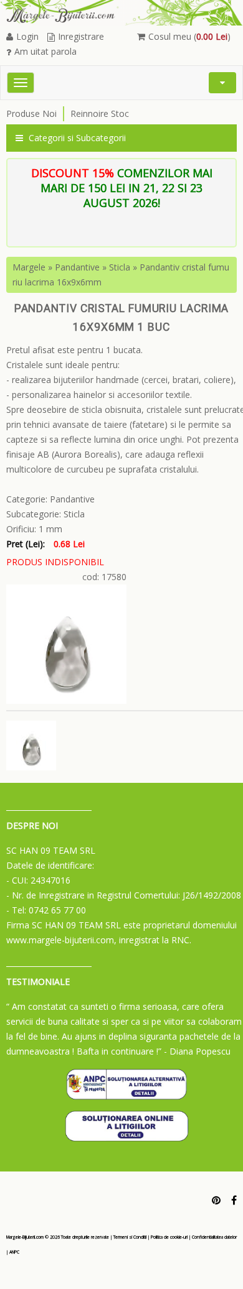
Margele (28, 267)
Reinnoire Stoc (99, 113)
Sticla (119, 267)
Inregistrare (81, 36)
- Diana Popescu (197, 1051)
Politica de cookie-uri (169, 1237)
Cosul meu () (189, 36)
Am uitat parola (45, 51)
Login (27, 36)
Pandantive (77, 267)
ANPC (14, 1252)
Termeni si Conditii (129, 1237)
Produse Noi (31, 113)
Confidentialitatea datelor (214, 1237)
